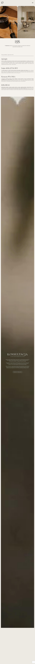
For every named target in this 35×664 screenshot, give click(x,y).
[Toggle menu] (33, 2)
